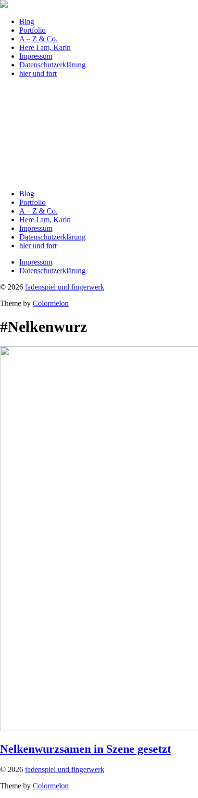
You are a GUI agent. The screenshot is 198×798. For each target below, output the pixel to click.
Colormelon (51, 303)
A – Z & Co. (38, 39)
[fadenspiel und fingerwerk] (4, 5)
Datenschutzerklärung (52, 65)
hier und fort (38, 73)
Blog (26, 21)
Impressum (35, 56)
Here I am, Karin (45, 47)
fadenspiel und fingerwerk (64, 287)
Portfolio (32, 30)
